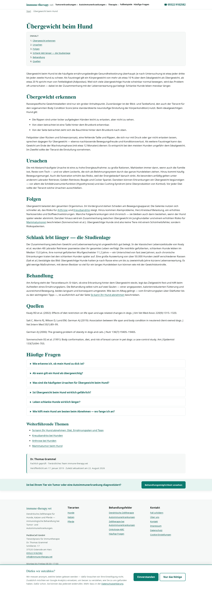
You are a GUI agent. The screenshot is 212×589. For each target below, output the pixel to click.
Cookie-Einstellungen (160, 534)
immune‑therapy (39, 4)
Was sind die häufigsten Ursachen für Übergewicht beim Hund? (71, 382)
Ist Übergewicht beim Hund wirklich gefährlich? (62, 392)
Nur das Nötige (172, 577)
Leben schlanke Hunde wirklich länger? (56, 402)
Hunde (71, 512)
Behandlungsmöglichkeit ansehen (163, 484)
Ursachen (37, 44)
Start (28, 11)
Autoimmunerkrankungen (93, 4)
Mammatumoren (36, 222)
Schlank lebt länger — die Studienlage (51, 53)
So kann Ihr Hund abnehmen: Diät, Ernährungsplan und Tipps (68, 430)
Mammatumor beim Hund (47, 445)
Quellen (37, 61)
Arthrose (63, 210)
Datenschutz (156, 530)
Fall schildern (156, 512)
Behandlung (39, 57)
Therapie (113, 4)
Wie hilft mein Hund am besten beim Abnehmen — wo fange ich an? (74, 411)
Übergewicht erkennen (44, 40)
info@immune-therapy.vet (39, 556)
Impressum (156, 525)
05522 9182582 (34, 553)
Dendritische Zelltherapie (121, 512)
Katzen (71, 517)
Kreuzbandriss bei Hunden (47, 435)
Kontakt (154, 521)
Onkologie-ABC (116, 529)
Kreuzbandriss (81, 210)
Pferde (71, 521)
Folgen (36, 48)
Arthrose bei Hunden (44, 440)
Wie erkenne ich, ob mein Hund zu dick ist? (58, 363)
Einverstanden (146, 577)
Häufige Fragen (141, 4)
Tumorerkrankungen (66, 4)
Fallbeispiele (126, 4)
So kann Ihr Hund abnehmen (107, 294)
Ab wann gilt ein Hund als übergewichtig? (58, 373)
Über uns (154, 517)
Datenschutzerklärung (112, 583)
